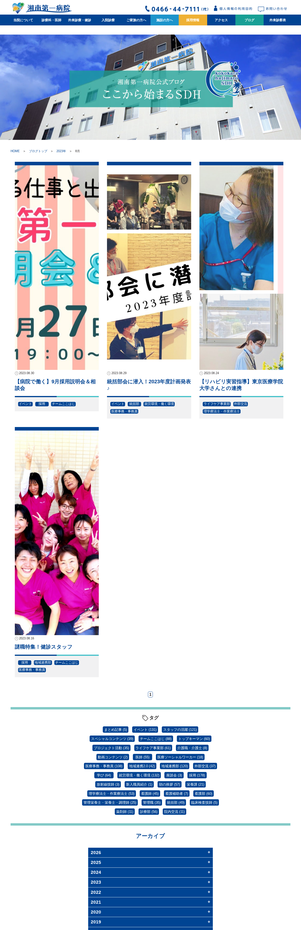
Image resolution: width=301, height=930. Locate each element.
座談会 (174, 775)
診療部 (149, 812)
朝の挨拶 (169, 784)
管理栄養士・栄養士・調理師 (109, 802)
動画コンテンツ (113, 757)
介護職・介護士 (192, 748)
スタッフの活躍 (180, 730)
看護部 (203, 793)
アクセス (221, 20)
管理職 (152, 802)
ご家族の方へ (136, 20)
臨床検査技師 (204, 802)
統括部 (134, 404)
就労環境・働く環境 (159, 404)
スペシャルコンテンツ (112, 739)
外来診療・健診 (79, 20)
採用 (42, 404)
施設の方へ (164, 20)
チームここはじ (63, 404)
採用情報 (192, 20)
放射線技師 (108, 784)
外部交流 (240, 404)
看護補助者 (176, 793)
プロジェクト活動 (111, 748)
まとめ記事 (115, 730)
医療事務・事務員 (124, 411)
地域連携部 (43, 662)
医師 (142, 757)
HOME (15, 151)
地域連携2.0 (142, 766)
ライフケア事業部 (217, 404)
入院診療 (108, 20)
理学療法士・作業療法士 (222, 411)
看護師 (150, 793)
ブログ (249, 20)
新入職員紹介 (139, 784)
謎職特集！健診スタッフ (44, 647)
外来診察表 (277, 20)
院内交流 (174, 812)
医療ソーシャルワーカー (180, 757)
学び (104, 775)
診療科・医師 (51, 20)
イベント (25, 404)
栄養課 (195, 784)
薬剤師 (124, 812)
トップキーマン (194, 739)
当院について (23, 20)
